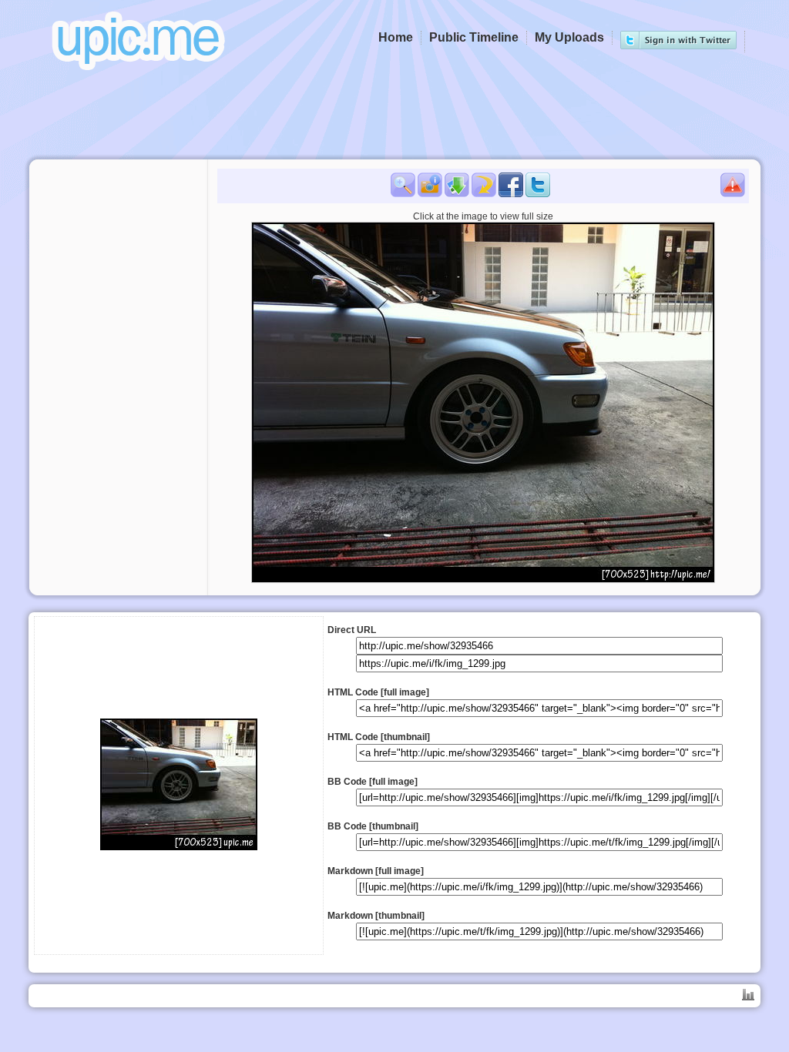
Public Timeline (474, 37)
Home (395, 37)
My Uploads (569, 37)
